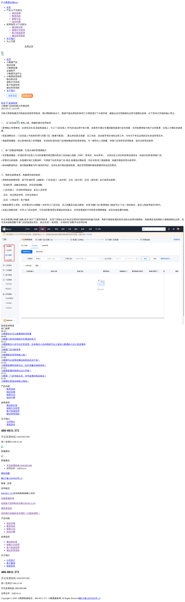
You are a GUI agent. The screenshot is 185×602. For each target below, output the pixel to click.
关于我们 (11, 38)
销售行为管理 (18, 30)
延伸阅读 (13, 103)
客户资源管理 (18, 33)
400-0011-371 (7, 493)
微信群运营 (17, 27)
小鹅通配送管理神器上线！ (14, 355)
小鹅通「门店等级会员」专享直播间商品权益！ (24, 376)
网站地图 (5, 473)
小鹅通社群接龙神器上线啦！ (15, 381)
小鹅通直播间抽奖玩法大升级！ (16, 370)
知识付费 (16, 21)
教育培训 (16, 16)
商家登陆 (14, 46)
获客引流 (16, 19)
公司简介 (11, 422)
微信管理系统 (18, 36)
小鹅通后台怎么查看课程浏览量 (16, 334)
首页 (9, 7)
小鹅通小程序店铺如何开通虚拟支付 (18, 339)
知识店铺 (16, 13)
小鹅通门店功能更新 (11, 349)
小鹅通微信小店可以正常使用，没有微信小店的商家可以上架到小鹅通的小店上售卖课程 (43, 344)
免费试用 (29, 46)
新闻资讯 (11, 424)
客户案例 (11, 563)
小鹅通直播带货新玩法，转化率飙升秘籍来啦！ (24, 365)
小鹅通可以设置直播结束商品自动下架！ (20, 360)
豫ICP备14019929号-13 (11, 478)
